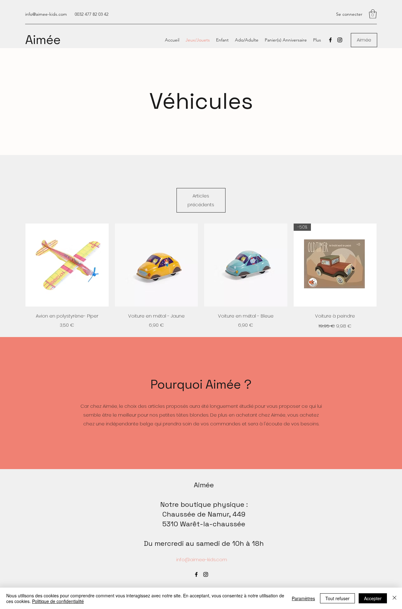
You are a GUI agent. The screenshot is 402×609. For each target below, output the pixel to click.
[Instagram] (340, 40)
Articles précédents (200, 200)
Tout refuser (337, 598)
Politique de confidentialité (58, 601)
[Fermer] (394, 598)
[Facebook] (330, 40)
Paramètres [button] (303, 598)
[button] (373, 14)
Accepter (373, 598)
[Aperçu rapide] (67, 265)
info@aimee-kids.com (46, 14)
